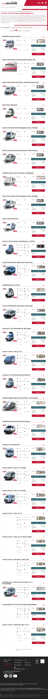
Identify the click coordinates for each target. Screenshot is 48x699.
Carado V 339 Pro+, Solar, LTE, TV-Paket (14, 468)
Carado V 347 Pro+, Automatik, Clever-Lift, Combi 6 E (18, 671)
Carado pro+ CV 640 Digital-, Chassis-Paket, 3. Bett (17, 648)
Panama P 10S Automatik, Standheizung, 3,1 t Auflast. (18, 241)
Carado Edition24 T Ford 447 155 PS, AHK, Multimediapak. (19, 604)
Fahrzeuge (6, 7)
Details (38, 54)
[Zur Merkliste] (42, 3)
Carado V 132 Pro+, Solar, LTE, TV (12, 351)
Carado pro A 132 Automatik (10, 444)
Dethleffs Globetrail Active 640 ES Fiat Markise (16, 421)
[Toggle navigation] (46, 3)
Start (2, 7)
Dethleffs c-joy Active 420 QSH (11, 36)
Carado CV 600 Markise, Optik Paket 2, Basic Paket (17, 262)
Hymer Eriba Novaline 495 (10, 218)
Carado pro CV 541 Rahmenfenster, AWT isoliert (16, 328)
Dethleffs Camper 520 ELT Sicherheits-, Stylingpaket (18, 173)
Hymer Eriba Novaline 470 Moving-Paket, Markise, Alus (19, 59)
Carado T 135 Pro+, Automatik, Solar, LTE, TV (15, 624)
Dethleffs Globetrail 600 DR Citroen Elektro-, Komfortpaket (20, 398)
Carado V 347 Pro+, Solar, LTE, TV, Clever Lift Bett (17, 537)
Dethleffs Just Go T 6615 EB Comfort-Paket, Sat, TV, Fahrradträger (17, 582)
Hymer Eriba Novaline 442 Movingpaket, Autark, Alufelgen (20, 128)
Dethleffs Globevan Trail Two (11, 285)
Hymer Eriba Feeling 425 (9, 105)
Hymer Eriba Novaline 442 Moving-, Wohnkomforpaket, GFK (20, 82)
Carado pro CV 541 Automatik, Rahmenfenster (16, 375)
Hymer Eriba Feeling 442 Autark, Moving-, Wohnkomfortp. (20, 150)
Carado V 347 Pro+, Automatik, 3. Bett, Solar (15, 559)
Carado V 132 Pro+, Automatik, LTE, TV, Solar (15, 693)
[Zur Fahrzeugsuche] (39, 3)
